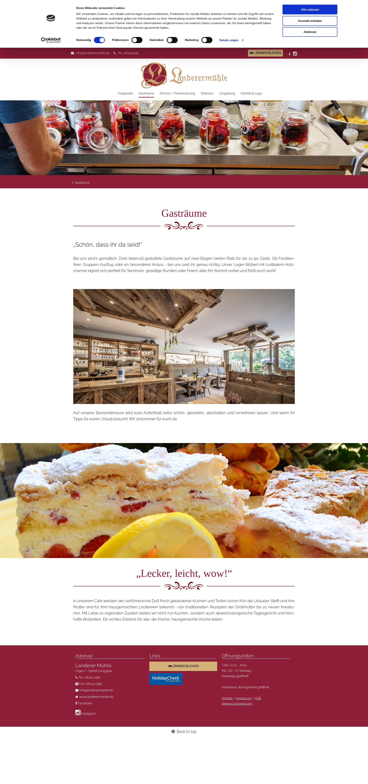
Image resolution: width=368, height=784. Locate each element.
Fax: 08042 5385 (90, 684)
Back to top (186, 731)
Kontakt (227, 698)
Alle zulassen (310, 9)
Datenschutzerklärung (237, 703)
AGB (258, 698)
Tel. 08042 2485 (89, 677)
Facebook (85, 703)
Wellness (207, 93)
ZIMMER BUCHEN (268, 53)
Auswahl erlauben (310, 20)
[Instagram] (295, 54)
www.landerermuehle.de (96, 697)
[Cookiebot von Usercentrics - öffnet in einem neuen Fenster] (51, 40)
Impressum (244, 698)
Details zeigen (228, 40)
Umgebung (227, 93)
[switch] (136, 40)
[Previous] (80, 346)
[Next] (287, 346)
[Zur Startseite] (184, 75)
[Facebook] (290, 54)
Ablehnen (310, 32)
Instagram (88, 713)
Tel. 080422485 (128, 53)
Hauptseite (125, 93)
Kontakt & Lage (251, 93)
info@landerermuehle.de (93, 53)
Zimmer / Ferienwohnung (177, 93)
